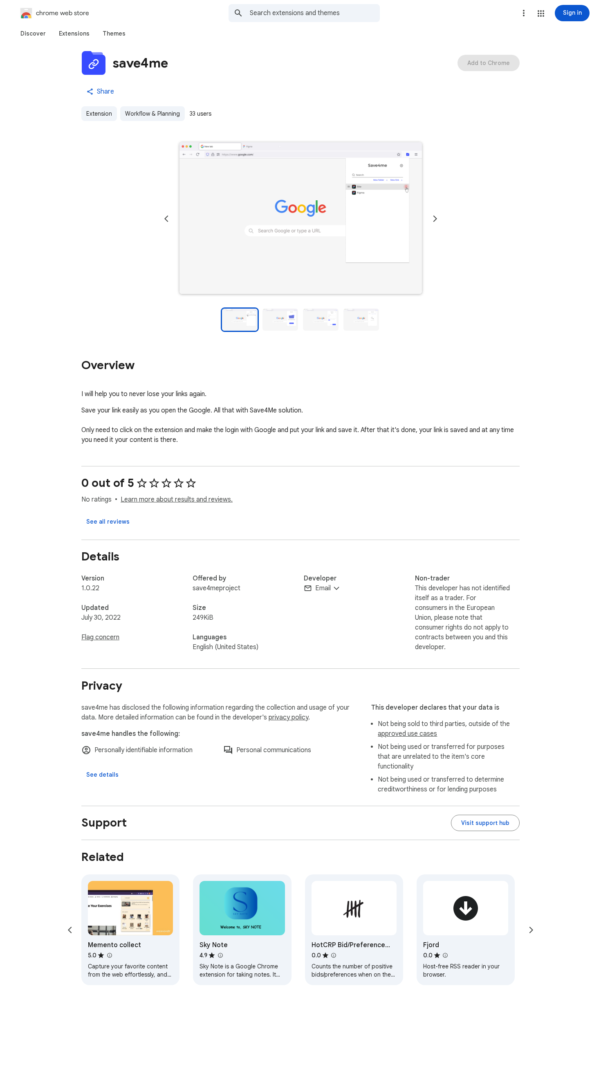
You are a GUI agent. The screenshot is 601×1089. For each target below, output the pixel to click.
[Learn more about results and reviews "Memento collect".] (109, 955)
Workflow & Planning (152, 113)
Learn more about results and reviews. (177, 499)
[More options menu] (524, 13)
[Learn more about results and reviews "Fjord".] (445, 955)
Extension (99, 113)
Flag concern (100, 637)
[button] (541, 13)
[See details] (102, 774)
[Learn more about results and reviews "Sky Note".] (220, 955)
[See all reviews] (108, 521)
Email (323, 588)
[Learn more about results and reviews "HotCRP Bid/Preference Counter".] (333, 955)
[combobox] (315, 13)
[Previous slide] (166, 219)
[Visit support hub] (485, 823)
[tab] (33, 33)
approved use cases (407, 734)
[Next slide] (435, 219)
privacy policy (288, 717)
